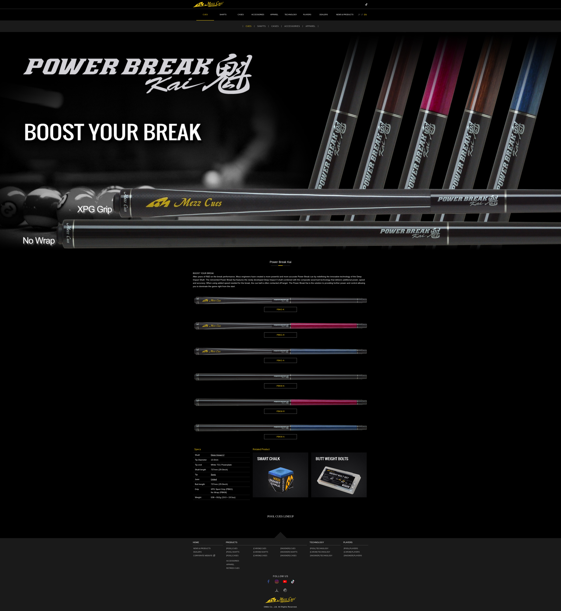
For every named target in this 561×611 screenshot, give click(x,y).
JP (359, 14)
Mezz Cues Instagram (358, 4)
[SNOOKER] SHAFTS (288, 552)
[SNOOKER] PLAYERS (353, 556)
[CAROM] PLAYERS (352, 552)
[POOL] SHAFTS (232, 552)
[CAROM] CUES (259, 548)
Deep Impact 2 (217, 455)
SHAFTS (261, 26)
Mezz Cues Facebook (353, 4)
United (214, 479)
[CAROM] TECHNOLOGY (320, 552)
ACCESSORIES (292, 26)
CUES (249, 26)
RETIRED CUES (232, 568)
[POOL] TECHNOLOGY (319, 548)
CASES (275, 26)
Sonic (213, 474)
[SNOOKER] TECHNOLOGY (321, 556)
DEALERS (324, 15)
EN (365, 14)
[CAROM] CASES (260, 556)
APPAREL (310, 26)
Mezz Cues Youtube (362, 4)
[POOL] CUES (231, 548)
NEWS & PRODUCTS (344, 15)
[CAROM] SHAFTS (260, 552)
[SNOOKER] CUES (287, 548)
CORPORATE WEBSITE (202, 556)
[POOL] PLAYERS (351, 548)
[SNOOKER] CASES (288, 556)
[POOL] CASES (232, 556)
